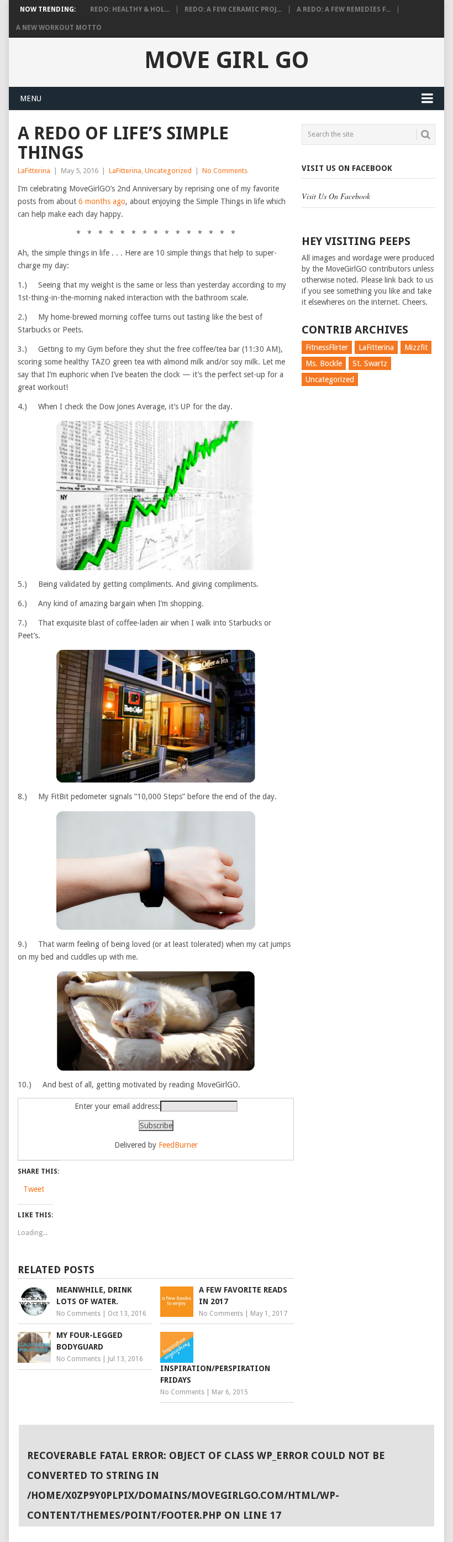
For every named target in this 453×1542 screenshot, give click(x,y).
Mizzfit (416, 347)
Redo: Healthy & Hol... (130, 9)
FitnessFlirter (326, 347)
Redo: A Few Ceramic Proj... (233, 9)
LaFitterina (34, 170)
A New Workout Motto (59, 28)
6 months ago (101, 201)
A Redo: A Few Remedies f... (344, 9)
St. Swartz (369, 363)
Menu (30, 98)
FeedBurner (178, 1144)
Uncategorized (168, 170)
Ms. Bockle (323, 363)
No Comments (224, 170)
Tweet (33, 1189)
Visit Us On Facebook (347, 168)
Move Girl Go (226, 60)
